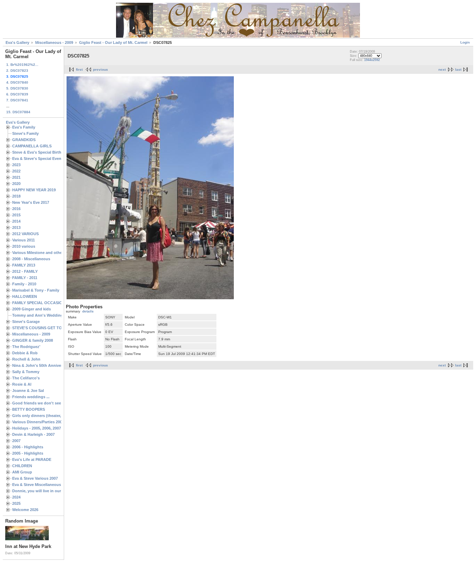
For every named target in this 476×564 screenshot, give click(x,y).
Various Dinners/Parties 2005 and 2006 (47, 422)
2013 (16, 227)
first (79, 69)
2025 (16, 503)
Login (465, 42)
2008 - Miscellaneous (31, 259)
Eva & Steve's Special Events (38, 158)
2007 (16, 441)
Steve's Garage (26, 321)
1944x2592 (372, 60)
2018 (16, 196)
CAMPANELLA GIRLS (32, 146)
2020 (16, 183)
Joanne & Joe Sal (28, 390)
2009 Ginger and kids (31, 309)
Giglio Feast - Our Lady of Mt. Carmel (113, 42)
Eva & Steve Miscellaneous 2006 (41, 484)
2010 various (23, 246)
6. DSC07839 (17, 94)
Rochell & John (26, 359)
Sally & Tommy (25, 372)
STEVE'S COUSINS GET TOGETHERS (46, 328)
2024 (16, 497)
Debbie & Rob (25, 353)
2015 (16, 215)
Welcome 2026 (25, 510)
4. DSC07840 (17, 82)
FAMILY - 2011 (24, 278)
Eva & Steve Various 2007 (35, 478)
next (442, 69)
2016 (16, 209)
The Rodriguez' (26, 347)
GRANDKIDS (24, 140)
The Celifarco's (26, 378)
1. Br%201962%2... (22, 65)
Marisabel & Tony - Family (35, 290)
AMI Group (22, 472)
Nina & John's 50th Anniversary (41, 365)
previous (100, 69)
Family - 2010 (24, 284)
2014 (16, 221)
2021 (16, 177)
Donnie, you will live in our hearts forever (49, 491)
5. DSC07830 (17, 88)
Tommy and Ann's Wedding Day (41, 315)
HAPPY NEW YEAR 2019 (34, 190)
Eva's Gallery (17, 42)
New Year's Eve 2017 (30, 202)
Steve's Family (25, 133)
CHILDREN (22, 466)
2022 (16, 171)
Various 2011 (23, 240)
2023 (16, 165)
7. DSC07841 (17, 100)
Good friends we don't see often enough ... (51, 403)
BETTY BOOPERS (28, 409)
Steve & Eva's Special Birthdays (41, 152)
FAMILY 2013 (23, 265)
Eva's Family (23, 127)
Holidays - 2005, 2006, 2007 (36, 428)
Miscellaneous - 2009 (54, 42)
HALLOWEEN (24, 296)
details (88, 311)
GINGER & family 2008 (32, 340)
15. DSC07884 (18, 112)
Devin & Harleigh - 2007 (33, 434)
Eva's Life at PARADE (31, 459)
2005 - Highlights (27, 453)
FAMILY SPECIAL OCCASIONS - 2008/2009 (50, 303)
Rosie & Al (21, 384)
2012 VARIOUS (25, 234)
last (458, 69)
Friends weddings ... (30, 397)
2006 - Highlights (27, 447)
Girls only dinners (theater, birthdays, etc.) (51, 416)
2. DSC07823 (17, 70)
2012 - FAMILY (25, 271)
